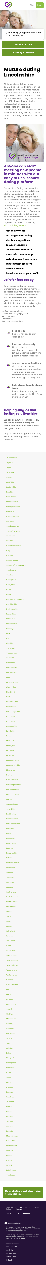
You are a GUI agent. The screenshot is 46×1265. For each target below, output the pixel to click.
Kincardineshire (12, 702)
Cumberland (11, 570)
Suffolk (9, 916)
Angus (8, 467)
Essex (8, 633)
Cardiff (9, 1009)
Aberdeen (10, 1102)
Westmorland (11, 970)
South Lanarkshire (13, 897)
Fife (7, 638)
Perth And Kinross (13, 824)
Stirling (9, 911)
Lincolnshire (10, 731)
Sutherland (10, 931)
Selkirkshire (10, 868)
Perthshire (10, 828)
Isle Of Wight (11, 687)
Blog (32, 5)
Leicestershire (11, 726)
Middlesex (10, 750)
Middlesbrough (12, 1136)
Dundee (9, 1111)
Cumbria (9, 575)
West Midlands (12, 960)
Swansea (9, 936)
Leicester (9, 1131)
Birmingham (11, 1063)
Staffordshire (11, 907)
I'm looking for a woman (23, 52)
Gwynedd (10, 658)
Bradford (9, 1155)
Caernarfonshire (12, 516)
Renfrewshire (11, 843)
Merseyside (10, 746)
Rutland (9, 858)
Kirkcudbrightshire (13, 711)
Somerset (10, 882)
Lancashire (10, 721)
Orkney (9, 799)
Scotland (9, 887)
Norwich (9, 1107)
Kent (8, 697)
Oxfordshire (10, 809)
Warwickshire (11, 950)
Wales (8, 946)
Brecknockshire (12, 502)
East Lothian (11, 614)
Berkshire (9, 492)
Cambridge (10, 1175)
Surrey (8, 921)
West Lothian (11, 955)
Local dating (17, 1209)
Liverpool (9, 1087)
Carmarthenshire (13, 531)
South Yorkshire (12, 902)
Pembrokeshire (12, 819)
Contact (17, 1213)
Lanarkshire (10, 716)
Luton (8, 1072)
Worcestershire (12, 985)
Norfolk (9, 775)
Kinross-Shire (11, 707)
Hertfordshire (11, 672)
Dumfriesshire (11, 604)
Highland (9, 677)
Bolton (8, 1053)
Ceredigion (10, 536)
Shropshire (10, 877)
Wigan (8, 1077)
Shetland (9, 872)
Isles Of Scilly (11, 692)
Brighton (9, 1116)
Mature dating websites (15, 225)
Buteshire (10, 511)
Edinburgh (10, 628)
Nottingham (11, 1004)
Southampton (11, 1146)
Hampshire (10, 663)
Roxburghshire (11, 853)
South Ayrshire (12, 892)
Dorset (9, 594)
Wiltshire (9, 980)
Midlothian (10, 755)
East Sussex (10, 619)
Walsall (9, 1038)
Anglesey (9, 463)
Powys (8, 833)
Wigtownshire (11, 975)
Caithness (10, 521)
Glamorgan (10, 648)
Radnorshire (11, 838)
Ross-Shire (10, 848)
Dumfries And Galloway (15, 599)
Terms (9, 1213)
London (9, 736)
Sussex (9, 926)
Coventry (10, 1126)
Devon (8, 589)
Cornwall (9, 555)
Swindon (9, 1048)
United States (11, 1247)
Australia (9, 1250)
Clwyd (8, 550)
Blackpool (10, 1058)
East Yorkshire (11, 624)
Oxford (9, 1165)
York (8, 1043)
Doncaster (10, 1141)
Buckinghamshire (13, 506)
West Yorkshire (12, 965)
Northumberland (12, 789)
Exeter (8, 1082)
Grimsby (9, 1024)
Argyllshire (10, 472)
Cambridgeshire (12, 526)
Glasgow (9, 999)
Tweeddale (10, 941)
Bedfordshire (11, 487)
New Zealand (11, 1253)
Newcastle (10, 1068)
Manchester (11, 1019)
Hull (7, 989)
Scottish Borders (12, 863)
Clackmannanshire (13, 546)
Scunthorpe (11, 1097)
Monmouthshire (12, 760)
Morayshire (10, 770)
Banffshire (10, 482)
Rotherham (10, 1033)
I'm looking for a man (23, 44)
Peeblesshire (11, 814)
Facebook (26, 1213)
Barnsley (9, 1092)
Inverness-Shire (12, 682)
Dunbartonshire (12, 609)
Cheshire (9, 541)
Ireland (9, 1260)
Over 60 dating (26, 1207)
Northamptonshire (13, 785)
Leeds (8, 994)
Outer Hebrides (12, 804)
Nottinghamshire (12, 794)
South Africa (11, 1257)
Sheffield (9, 1014)
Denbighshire (11, 580)
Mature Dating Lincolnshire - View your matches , (23, 1192)
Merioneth (10, 741)
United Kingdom (12, 1243)
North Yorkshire (12, 780)
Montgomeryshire (13, 765)
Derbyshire (10, 585)
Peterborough (11, 1170)
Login (39, 5)
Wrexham (10, 1121)
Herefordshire (11, 667)
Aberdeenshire (12, 458)
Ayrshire (9, 477)
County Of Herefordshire (16, 565)
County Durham (12, 560)
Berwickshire (11, 497)
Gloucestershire (12, 653)
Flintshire (9, 643)
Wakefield (10, 1029)
